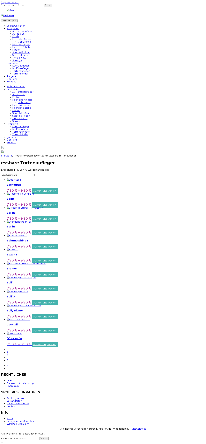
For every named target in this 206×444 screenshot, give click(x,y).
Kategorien (13, 28)
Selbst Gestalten (16, 25)
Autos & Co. (18, 33)
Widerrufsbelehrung (18, 403)
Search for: (7, 438)
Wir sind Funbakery (18, 424)
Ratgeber (12, 76)
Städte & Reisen (21, 55)
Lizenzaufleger (20, 65)
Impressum (13, 386)
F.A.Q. (10, 418)
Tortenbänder (20, 73)
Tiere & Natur (19, 57)
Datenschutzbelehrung (20, 383)
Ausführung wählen (44, 191)
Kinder (16, 49)
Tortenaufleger (21, 71)
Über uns (12, 79)
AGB (9, 380)
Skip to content (9, 2)
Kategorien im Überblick (20, 421)
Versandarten (14, 401)
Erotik (15, 36)
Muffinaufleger (21, 68)
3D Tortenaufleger (22, 31)
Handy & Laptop (21, 44)
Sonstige (17, 60)
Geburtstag (24, 41)
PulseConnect (138, 428)
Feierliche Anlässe (22, 39)
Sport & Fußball (21, 52)
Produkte (12, 63)
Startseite (6, 155)
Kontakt (11, 81)
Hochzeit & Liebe (21, 47)
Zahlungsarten (15, 398)
